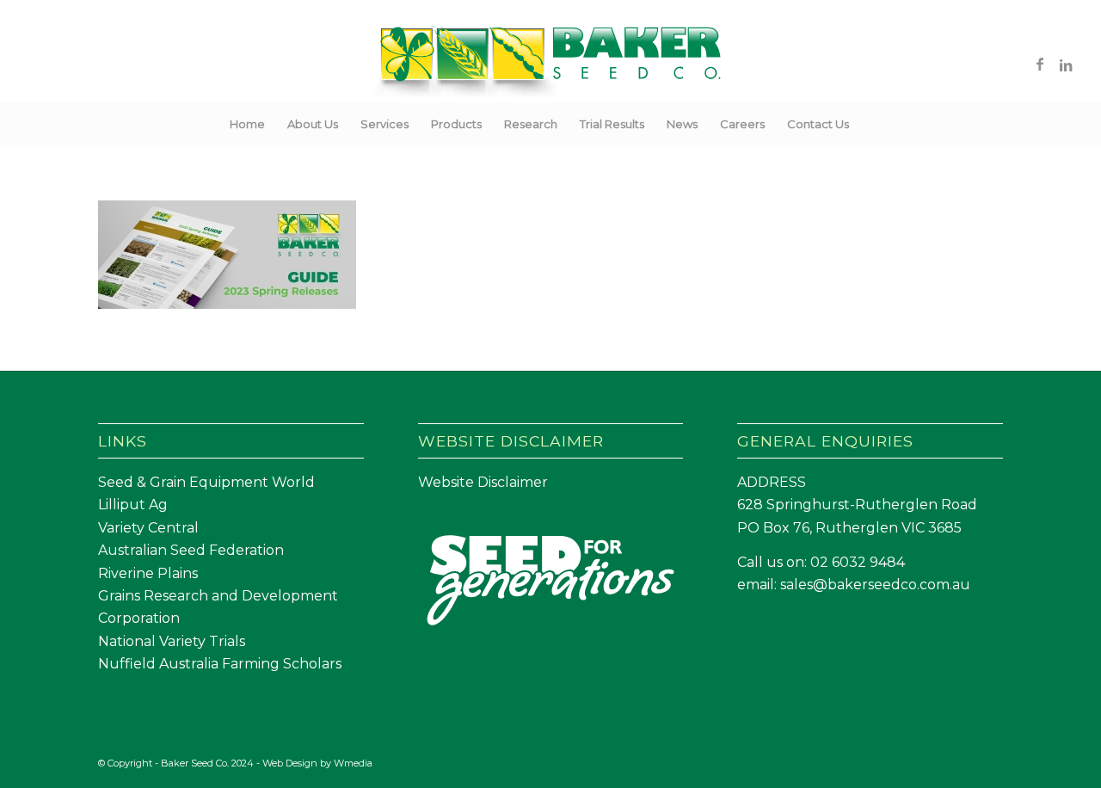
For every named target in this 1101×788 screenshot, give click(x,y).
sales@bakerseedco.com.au (875, 584)
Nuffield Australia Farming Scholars (219, 664)
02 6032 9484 (857, 562)
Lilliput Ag (133, 504)
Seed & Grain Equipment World (206, 482)
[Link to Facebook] (1040, 64)
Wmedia (353, 763)
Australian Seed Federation (191, 550)
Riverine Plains (148, 573)
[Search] (871, 123)
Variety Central (148, 528)
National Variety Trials (171, 641)
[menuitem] (247, 123)
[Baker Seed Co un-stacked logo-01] (551, 63)
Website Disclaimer (483, 482)
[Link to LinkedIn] (1066, 64)
